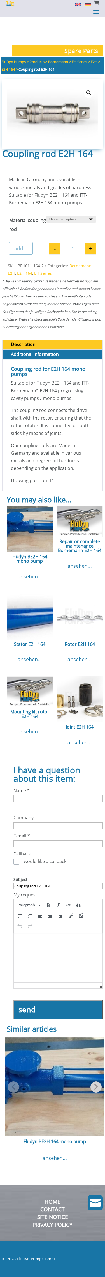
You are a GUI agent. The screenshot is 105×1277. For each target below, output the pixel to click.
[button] (89, 93)
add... (20, 248)
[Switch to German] (86, 4)
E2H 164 (24, 273)
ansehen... (30, 576)
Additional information (35, 354)
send (27, 1009)
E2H (11, 273)
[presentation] (29, 905)
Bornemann (80, 265)
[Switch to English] (76, 4)
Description (23, 344)
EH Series (43, 273)
